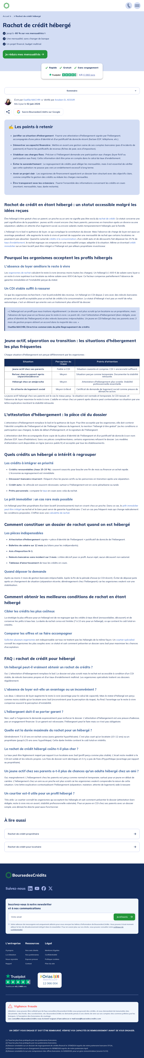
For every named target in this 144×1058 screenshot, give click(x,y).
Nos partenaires (32, 955)
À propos (9, 950)
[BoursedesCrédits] (26, 875)
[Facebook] (43, 888)
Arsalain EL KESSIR (65, 99)
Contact (28, 964)
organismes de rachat (20, 272)
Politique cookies (52, 959)
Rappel (9, 964)
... (12, 16)
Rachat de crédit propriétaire (23, 833)
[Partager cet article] (7, 111)
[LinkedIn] (30, 888)
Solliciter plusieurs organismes (19, 639)
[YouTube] (37, 888)
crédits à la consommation (62, 238)
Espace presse (31, 959)
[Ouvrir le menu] (137, 5)
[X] (50, 888)
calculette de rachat (59, 512)
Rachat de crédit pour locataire (24, 846)
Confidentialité (51, 955)
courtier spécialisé (125, 639)
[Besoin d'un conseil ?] (128, 5)
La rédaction (11, 955)
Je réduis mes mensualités (22, 54)
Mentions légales (52, 950)
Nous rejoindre (12, 959)
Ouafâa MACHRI (31, 99)
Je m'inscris (122, 917)
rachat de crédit (107, 218)
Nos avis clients (31, 950)
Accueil (6, 16)
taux (45, 490)
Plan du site (50, 964)
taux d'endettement (14, 242)
